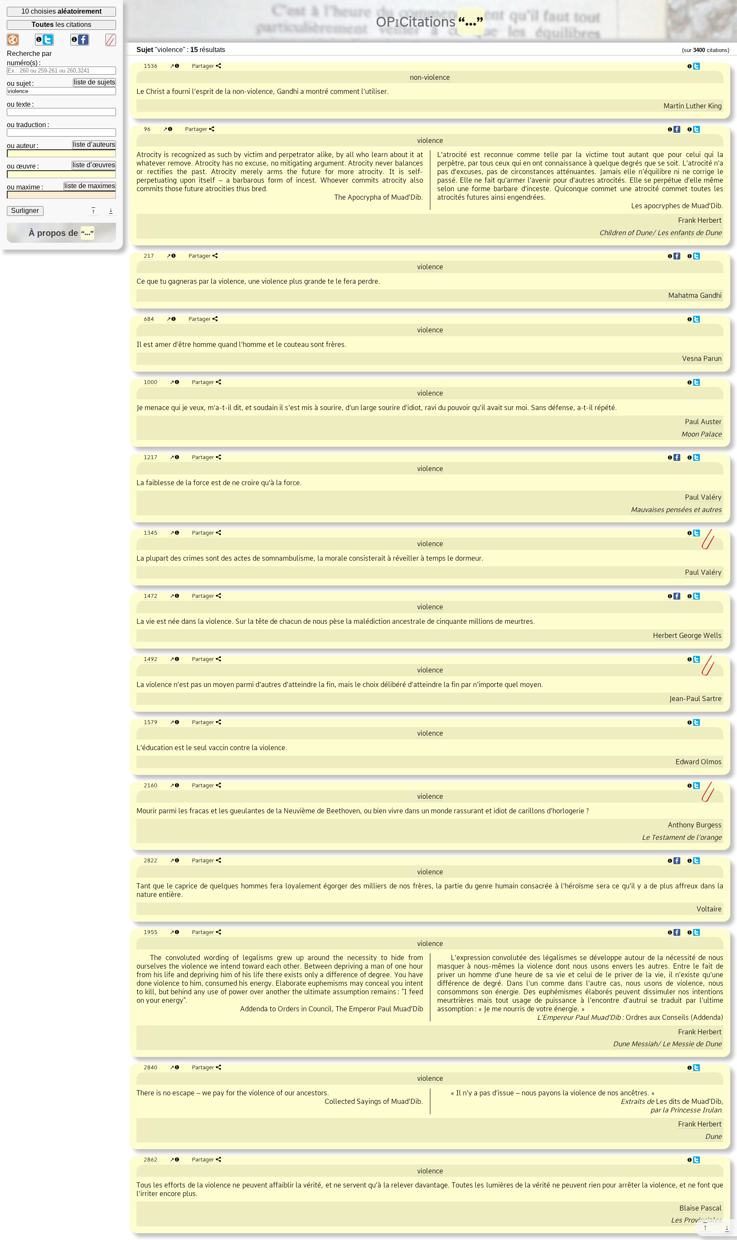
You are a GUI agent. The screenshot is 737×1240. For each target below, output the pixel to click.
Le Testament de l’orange (682, 837)
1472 (150, 595)
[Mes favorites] (110, 40)
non (430, 77)
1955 (150, 932)
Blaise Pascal (700, 1208)
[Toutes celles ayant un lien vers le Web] (13, 40)
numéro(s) (22, 63)
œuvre (26, 166)
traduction (31, 124)
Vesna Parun (702, 358)
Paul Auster (703, 421)
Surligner (25, 210)
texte (23, 104)
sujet (23, 83)
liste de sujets (94, 82)
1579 (150, 722)
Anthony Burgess (695, 825)
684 (149, 318)
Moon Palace (701, 434)
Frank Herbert (700, 220)
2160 (150, 785)
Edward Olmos (699, 761)
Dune (713, 1136)
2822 (150, 860)
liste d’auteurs (94, 144)
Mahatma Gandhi (695, 295)
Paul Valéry (703, 497)
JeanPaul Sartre (695, 698)
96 (147, 128)
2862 (150, 1159)
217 (149, 255)
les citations (61, 24)
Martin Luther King (693, 106)
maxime (28, 187)
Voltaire (709, 909)
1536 (150, 65)
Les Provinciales (696, 1220)
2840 (150, 1067)
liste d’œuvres (94, 165)
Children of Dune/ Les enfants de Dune (660, 232)
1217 (150, 457)
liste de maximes (89, 185)
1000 (150, 381)
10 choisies (61, 11)
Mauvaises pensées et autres (676, 509)
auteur (25, 145)
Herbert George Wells (687, 635)
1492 (150, 658)
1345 (150, 532)
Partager (203, 65)
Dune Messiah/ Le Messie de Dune (667, 1043)
